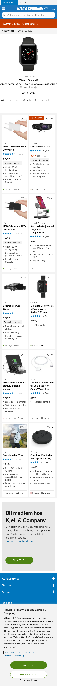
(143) (47, 393)
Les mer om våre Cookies (15, 652)
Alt (2, 100)
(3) (46, 316)
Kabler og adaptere (43, 100)
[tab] (9, 2)
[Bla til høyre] (53, 105)
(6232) (20, 154)
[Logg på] (46, 8)
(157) (47, 236)
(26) (19, 459)
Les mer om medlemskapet (19, 541)
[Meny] (3, 8)
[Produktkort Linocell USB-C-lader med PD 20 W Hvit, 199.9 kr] (15, 128)
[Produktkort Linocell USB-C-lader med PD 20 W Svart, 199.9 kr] (15, 207)
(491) (47, 151)
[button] (35, 87)
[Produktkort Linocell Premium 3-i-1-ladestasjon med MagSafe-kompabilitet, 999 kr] (42, 207)
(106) (20, 393)
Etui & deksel (14, 100)
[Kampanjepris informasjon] (45, 156)
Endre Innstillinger (28, 680)
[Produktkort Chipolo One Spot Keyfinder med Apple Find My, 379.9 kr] (42, 436)
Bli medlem (19, 560)
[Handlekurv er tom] (53, 8)
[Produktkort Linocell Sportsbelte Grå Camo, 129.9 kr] (15, 287)
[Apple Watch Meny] (15, 31)
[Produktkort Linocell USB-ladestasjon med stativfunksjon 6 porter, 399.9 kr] (15, 363)
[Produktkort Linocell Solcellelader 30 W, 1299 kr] (15, 436)
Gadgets (27, 100)
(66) (46, 462)
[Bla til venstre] (3, 105)
